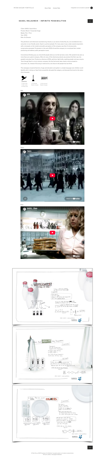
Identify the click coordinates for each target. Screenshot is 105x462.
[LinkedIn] (91, 8)
